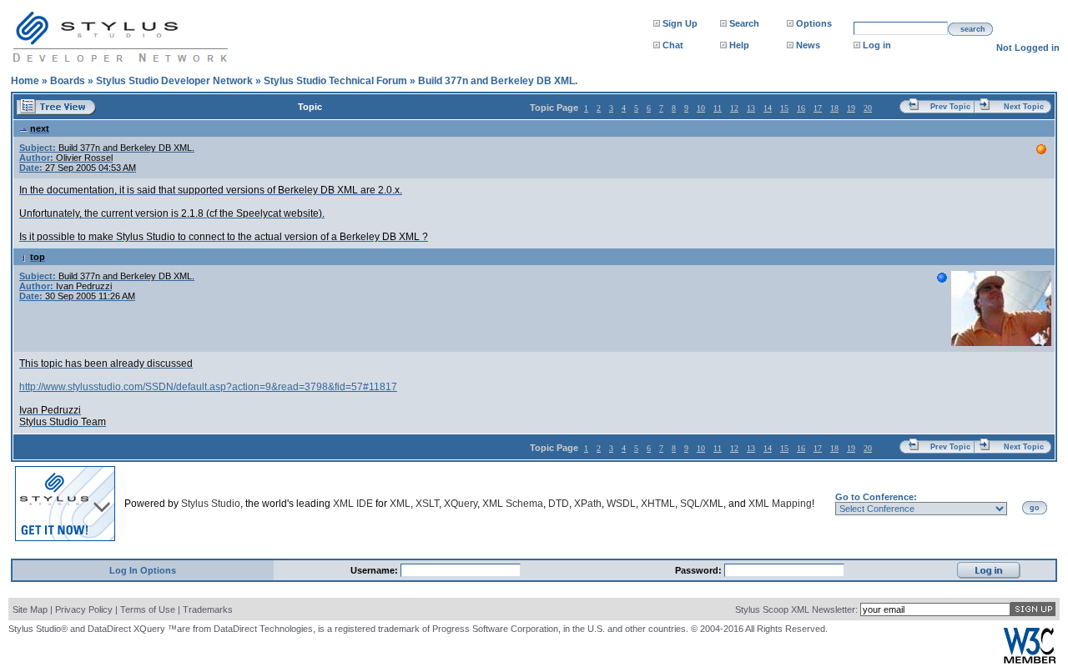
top (37, 257)
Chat (672, 45)
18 (834, 108)
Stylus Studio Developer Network (174, 81)
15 (784, 108)
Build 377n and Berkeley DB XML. (497, 81)
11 (717, 108)
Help (739, 45)
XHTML (658, 503)
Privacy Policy (84, 609)
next (39, 128)
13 (751, 108)
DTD (558, 503)
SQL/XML (701, 503)
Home (25, 81)
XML (400, 503)
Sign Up (680, 23)
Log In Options (142, 570)
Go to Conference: (876, 497)
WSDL (621, 503)
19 (851, 108)
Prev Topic (950, 107)
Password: (699, 570)
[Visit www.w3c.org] (1030, 660)
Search (744, 23)
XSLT (427, 503)
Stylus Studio (210, 503)
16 (801, 108)
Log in (877, 45)
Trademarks (208, 609)
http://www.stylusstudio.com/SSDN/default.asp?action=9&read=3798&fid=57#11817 (208, 387)
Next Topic (1024, 107)
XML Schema (512, 503)
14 (767, 108)
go (1035, 508)
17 (818, 108)
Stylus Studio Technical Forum (335, 81)
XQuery (460, 503)
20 (868, 108)
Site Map (30, 609)
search (972, 29)
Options (814, 23)
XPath (588, 503)
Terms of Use (147, 609)
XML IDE (353, 503)
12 (734, 108)
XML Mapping (780, 503)
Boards (67, 81)
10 (701, 108)
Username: (375, 570)
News (808, 45)
